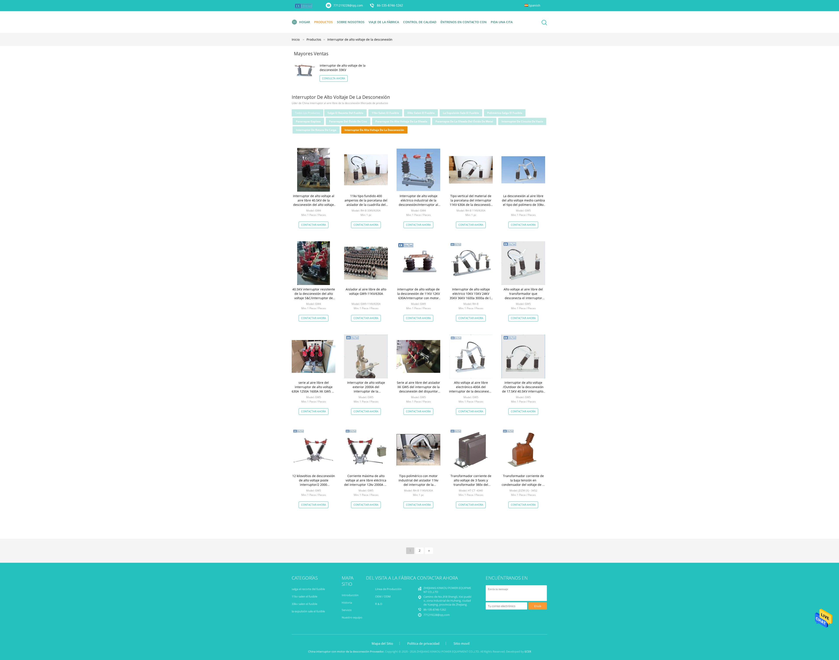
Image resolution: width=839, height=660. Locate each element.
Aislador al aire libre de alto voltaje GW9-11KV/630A (366, 291)
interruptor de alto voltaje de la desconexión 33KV (343, 67)
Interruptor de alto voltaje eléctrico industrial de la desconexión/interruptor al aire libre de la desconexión (418, 202)
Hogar (304, 22)
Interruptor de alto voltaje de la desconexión (359, 39)
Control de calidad (419, 22)
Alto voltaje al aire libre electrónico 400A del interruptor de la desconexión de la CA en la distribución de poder (471, 391)
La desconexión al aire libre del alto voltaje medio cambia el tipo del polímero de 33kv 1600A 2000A (523, 202)
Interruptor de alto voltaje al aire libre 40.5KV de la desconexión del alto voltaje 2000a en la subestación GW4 (313, 202)
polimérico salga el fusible (504, 113)
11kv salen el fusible (385, 113)
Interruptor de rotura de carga (316, 130)
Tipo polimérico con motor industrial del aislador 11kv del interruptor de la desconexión (418, 482)
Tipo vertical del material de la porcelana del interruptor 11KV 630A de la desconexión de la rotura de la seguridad (471, 202)
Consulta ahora (333, 78)
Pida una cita (502, 22)
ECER (528, 651)
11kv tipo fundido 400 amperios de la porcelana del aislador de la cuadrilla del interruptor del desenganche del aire (366, 204)
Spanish (534, 5)
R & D (378, 604)
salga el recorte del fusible (345, 113)
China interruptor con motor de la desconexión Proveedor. (346, 651)
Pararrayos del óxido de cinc (348, 121)
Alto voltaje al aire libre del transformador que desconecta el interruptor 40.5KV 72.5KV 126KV (523, 295)
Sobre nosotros (350, 22)
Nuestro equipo (352, 617)
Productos (323, 22)
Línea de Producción (388, 589)
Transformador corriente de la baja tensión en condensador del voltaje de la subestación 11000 (523, 482)
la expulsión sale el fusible (461, 113)
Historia (347, 602)
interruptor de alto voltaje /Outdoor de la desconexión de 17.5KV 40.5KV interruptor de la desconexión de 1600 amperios (523, 391)
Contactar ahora (313, 225)
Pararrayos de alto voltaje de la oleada (401, 121)
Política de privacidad (423, 643)
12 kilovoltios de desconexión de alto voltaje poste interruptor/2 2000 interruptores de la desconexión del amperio (313, 484)
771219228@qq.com (348, 5)
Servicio (347, 610)
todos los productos (307, 113)
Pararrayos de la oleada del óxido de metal (464, 121)
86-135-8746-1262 (390, 5)
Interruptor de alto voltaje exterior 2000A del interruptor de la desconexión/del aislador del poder (366, 391)
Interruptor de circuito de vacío (522, 121)
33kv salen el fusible (421, 113)
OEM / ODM (383, 596)
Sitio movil (462, 643)
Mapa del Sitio (382, 643)
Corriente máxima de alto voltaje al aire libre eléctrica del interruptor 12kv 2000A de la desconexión (366, 482)
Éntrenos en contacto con (463, 22)
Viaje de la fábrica (384, 22)
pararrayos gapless (308, 121)
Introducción (350, 595)
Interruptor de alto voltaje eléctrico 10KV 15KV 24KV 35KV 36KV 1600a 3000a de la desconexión (471, 295)
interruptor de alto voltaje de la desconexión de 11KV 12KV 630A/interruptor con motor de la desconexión (418, 295)
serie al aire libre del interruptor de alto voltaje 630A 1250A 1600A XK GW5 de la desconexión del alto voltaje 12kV (313, 391)
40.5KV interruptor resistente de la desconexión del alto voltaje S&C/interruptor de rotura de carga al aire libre (313, 295)
